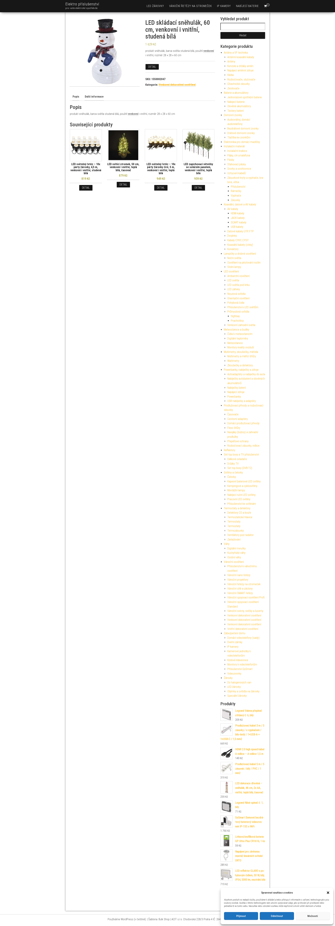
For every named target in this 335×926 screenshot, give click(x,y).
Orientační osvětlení (238, 298)
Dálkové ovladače (237, 459)
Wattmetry (233, 360)
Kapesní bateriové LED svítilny (244, 481)
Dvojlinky (232, 235)
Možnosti (312, 916)
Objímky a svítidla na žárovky (243, 691)
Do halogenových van (239, 682)
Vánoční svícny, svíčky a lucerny (245, 611)
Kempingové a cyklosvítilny (242, 486)
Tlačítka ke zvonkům (238, 137)
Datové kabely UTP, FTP (240, 231)
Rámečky (236, 191)
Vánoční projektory (237, 579)
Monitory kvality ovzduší (240, 347)
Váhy (226, 544)
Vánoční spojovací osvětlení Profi (246, 597)
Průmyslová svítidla (238, 311)
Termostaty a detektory (237, 508)
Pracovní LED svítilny (238, 499)
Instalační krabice (237, 151)
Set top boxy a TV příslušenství (241, 454)
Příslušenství (238, 186)
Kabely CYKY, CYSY (238, 240)
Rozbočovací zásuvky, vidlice (243, 445)
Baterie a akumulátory (236, 92)
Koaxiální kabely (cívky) (240, 244)
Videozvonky (234, 673)
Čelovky (231, 477)
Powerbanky (234, 396)
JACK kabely (238, 218)
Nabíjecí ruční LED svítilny (241, 495)
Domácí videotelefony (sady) (243, 637)
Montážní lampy (236, 490)
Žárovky (228, 678)
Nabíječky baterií (236, 387)
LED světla (233, 280)
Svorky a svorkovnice (239, 168)
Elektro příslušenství (82, 4)
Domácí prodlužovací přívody (243, 423)
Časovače (233, 414)
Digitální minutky (236, 548)
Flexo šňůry (233, 427)
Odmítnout (277, 916)
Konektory (233, 249)
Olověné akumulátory (239, 106)
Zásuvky (235, 200)
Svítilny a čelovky (233, 472)
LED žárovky (155, 6)
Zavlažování (233, 539)
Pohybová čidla (235, 302)
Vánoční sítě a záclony (240, 588)
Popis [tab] (76, 96)
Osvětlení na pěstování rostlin (243, 262)
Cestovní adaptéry (237, 419)
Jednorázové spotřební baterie (244, 97)
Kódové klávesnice (237, 660)
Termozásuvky (235, 530)
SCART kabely (238, 222)
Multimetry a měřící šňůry (241, 356)
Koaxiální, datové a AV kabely (240, 204)
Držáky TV (233, 463)
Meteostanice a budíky (236, 329)
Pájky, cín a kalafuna (238, 155)
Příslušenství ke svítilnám (241, 503)
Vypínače (236, 195)
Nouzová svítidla (236, 293)
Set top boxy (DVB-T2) (239, 468)
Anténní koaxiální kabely (240, 57)
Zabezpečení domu (234, 633)
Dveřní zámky (234, 642)
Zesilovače (233, 88)
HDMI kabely (237, 213)
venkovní (208, 51)
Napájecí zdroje (235, 392)
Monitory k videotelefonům (242, 664)
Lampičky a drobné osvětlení (240, 253)
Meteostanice (235, 343)
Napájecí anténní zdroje (240, 70)
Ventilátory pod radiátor (240, 535)
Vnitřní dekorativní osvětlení (242, 629)
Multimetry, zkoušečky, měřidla (241, 352)
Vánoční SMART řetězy (240, 593)
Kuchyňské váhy (236, 552)
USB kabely (237, 226)
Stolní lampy (234, 267)
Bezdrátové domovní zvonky (243, 128)
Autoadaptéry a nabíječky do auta (246, 374)
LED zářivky (233, 289)
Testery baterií (235, 110)
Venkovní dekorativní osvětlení (177, 84)
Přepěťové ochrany (238, 441)
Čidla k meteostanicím (239, 334)
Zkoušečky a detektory (240, 365)
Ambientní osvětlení (238, 276)
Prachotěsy (237, 320)
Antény (231, 61)
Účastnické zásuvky (238, 84)
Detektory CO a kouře (239, 512)
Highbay (235, 316)
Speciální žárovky (237, 695)
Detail (152, 66)
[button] (328, 892)
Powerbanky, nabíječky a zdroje (241, 369)
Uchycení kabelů (236, 173)
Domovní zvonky (233, 115)
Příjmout (241, 916)
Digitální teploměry (237, 338)
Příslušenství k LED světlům (242, 307)
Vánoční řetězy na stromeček (190, 6)
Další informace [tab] (94, 96)
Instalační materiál (234, 146)
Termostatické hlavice (239, 517)
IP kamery (224, 6)
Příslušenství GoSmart (239, 669)
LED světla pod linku (238, 285)
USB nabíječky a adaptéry (241, 401)
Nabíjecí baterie (247, 6)
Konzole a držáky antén (240, 66)
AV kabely (232, 209)
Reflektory (229, 450)
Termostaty (233, 521)
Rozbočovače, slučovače (241, 79)
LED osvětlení (231, 271)
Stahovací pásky (236, 164)
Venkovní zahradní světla (241, 325)
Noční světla (234, 258)
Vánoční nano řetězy (238, 575)
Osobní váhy (234, 557)
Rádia (230, 75)
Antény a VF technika (236, 52)
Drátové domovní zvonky (241, 133)
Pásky (230, 159)
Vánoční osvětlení (234, 562)
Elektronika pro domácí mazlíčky (242, 142)
